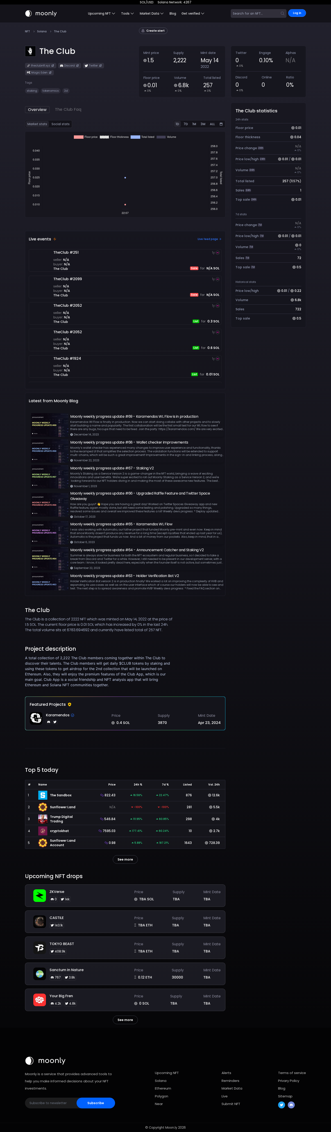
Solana (42, 31)
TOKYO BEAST (62, 943)
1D (177, 124)
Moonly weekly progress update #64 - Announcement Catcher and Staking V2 (137, 550)
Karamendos (58, 715)
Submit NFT (231, 1103)
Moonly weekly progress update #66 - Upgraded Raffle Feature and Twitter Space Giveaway (140, 496)
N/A (66, 259)
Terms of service (292, 1072)
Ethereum (163, 1088)
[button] (57, 51)
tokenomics (51, 91)
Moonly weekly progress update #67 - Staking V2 (112, 468)
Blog (173, 13)
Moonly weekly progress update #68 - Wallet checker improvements (129, 442)
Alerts (226, 1072)
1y (213, 252)
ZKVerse (57, 891)
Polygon (161, 1096)
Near (159, 1103)
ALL (212, 124)
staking (32, 91)
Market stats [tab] (37, 124)
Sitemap (285, 1096)
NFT (27, 31)
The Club (60, 268)
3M (203, 124)
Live (225, 1096)
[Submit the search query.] (282, 13)
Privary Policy (288, 1080)
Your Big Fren (61, 996)
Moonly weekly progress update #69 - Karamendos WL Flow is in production (134, 416)
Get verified (190, 13)
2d (66, 91)
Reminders (230, 1080)
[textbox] (100, 671)
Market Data (232, 1088)
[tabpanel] (125, 174)
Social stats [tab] (61, 124)
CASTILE (57, 917)
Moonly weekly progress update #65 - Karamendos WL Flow (121, 524)
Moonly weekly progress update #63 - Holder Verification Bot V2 (124, 575)
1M (194, 124)
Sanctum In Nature (67, 969)
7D (186, 124)
